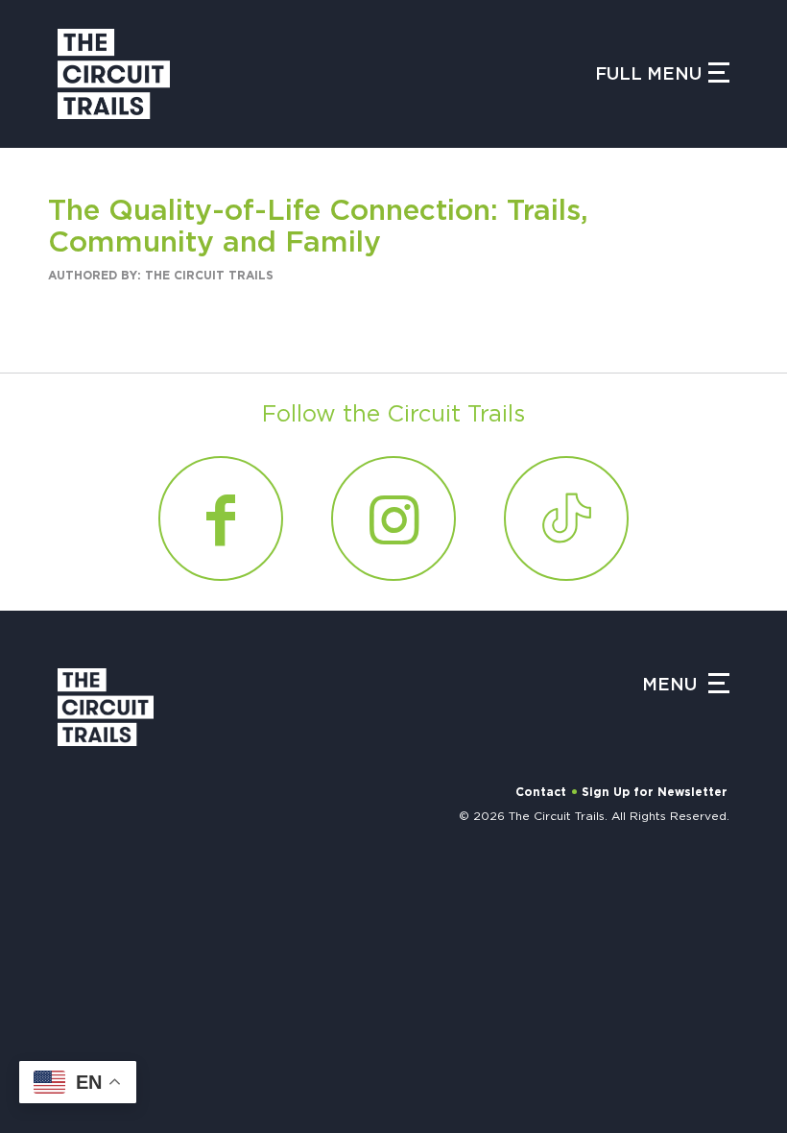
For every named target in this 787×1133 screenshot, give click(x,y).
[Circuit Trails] (114, 74)
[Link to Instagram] (182, 1069)
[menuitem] (266, 913)
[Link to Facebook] (220, 518)
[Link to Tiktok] (276, 1069)
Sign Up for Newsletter (654, 792)
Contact (540, 792)
